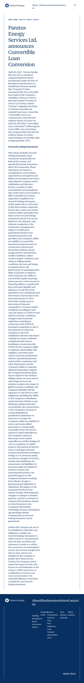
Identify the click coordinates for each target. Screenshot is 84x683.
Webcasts (51, 618)
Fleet (41, 5)
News (55, 5)
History (35, 627)
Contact (62, 5)
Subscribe (64, 618)
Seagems (44, 612)
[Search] (75, 5)
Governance (36, 624)
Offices (70, 612)
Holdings (35, 616)
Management (37, 619)
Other (49, 638)
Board (34, 621)
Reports (50, 612)
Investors (48, 5)
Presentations (52, 615)
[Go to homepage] (14, 5)
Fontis (43, 615)
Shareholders (52, 635)
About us (35, 6)
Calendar (50, 632)
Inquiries (71, 615)
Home (10, 20)
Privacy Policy (69, 674)
